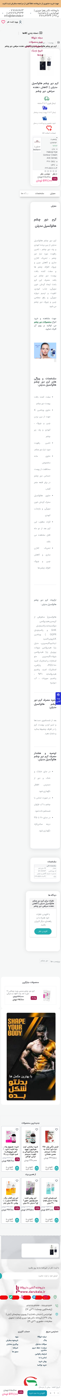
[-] (58, 1393)
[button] (37, 1393)
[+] (51, 1393)
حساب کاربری (24, 1332)
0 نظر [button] (55, 174)
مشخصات (39, 193)
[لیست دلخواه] (3, 22)
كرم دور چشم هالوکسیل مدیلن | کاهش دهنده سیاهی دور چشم (34, 1247)
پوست (50, 43)
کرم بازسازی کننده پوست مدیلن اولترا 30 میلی (50, 1201)
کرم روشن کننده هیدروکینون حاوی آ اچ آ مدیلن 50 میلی (30, 1201)
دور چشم (44, 960)
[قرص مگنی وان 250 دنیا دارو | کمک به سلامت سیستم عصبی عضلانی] (50, 1136)
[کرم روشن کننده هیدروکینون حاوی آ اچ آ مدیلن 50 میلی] (30, 1188)
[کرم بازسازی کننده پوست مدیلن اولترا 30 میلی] (50, 1188)
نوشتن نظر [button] (45, 174)
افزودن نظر (42, 931)
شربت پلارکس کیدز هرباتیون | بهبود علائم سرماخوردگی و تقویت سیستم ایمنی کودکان (30, 1152)
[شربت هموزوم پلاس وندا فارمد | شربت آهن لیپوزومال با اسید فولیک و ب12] (10, 1136)
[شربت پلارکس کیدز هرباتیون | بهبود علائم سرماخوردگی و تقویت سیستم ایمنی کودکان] (30, 1136)
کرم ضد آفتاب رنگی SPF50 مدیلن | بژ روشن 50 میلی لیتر (10, 1201)
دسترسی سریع (52, 1332)
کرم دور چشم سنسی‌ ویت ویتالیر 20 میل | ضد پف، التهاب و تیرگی (20, 992)
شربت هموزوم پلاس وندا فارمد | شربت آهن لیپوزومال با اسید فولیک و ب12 (11, 1151)
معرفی (52, 193)
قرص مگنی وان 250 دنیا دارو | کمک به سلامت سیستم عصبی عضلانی (50, 1151)
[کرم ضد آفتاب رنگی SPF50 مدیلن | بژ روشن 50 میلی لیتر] (10, 1188)
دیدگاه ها (25, 193)
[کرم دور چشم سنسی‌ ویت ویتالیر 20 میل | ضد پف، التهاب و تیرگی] (47, 995)
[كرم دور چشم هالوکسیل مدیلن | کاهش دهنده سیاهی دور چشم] (53, 1250)
